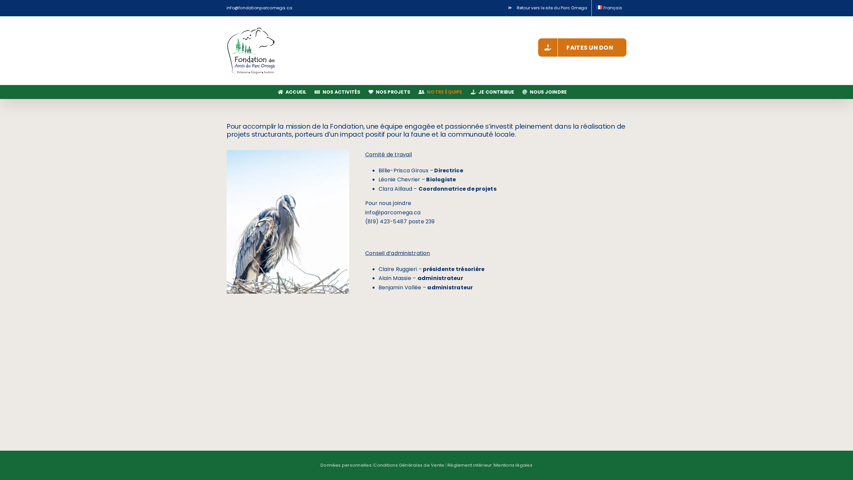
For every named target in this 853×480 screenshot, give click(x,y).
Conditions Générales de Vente (409, 465)
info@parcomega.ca (393, 212)
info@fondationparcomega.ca (259, 8)
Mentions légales (513, 465)
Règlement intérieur (469, 465)
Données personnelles (346, 465)
